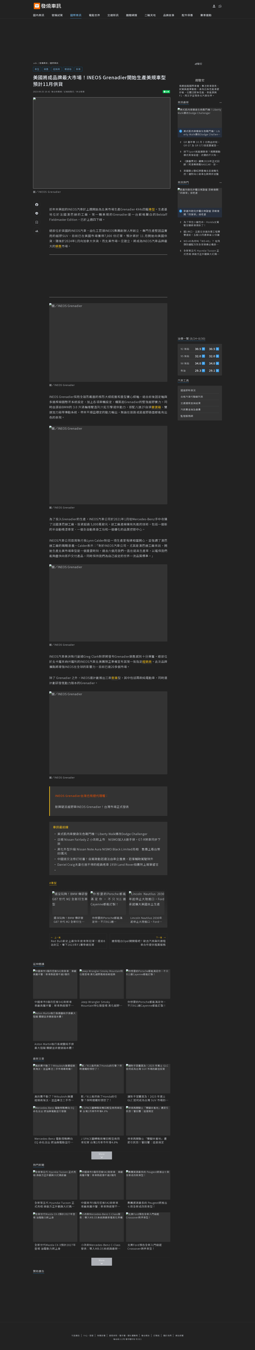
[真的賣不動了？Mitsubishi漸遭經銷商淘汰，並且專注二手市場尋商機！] (55, 1078)
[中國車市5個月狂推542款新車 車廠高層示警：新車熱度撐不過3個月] (55, 984)
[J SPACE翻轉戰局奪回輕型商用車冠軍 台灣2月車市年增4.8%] (102, 1121)
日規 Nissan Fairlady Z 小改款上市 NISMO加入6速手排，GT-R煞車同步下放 (109, 841)
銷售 (46, 69)
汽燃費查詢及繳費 (191, 409)
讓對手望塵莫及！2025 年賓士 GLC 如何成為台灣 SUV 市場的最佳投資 (148, 1098)
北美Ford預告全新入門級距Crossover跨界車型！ (145, 1246)
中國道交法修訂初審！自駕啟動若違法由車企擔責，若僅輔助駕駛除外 (105, 859)
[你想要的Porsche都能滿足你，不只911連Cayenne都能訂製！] (108, 903)
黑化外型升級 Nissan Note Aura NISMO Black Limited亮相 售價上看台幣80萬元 (108, 851)
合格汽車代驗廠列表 (192, 396)
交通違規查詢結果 (191, 403)
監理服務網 (187, 416)
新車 (78, 69)
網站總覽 (179, 1335)
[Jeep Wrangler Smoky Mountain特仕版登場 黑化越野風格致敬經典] (102, 984)
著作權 (122, 1335)
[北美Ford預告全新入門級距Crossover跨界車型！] (148, 1227)
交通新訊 (113, 15)
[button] (220, 6)
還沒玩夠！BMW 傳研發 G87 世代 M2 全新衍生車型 (69, 919)
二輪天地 (150, 15)
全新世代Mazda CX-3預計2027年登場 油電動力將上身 (55, 1246)
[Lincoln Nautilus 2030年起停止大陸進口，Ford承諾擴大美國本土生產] (146, 903)
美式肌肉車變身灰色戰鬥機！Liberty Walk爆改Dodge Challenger (102, 834)
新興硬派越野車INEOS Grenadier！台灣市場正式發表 (92, 807)
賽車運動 (206, 15)
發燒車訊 (43, 63)
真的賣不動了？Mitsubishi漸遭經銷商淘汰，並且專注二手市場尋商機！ (54, 1098)
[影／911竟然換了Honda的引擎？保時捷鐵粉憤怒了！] (102, 1078)
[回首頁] (51, 6)
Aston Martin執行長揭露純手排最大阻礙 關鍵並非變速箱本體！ (55, 1045)
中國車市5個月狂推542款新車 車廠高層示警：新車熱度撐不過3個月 (55, 1003)
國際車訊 (75, 15)
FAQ (86, 1335)
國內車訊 (38, 15)
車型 (37, 69)
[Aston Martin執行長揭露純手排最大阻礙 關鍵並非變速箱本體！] (55, 1026)
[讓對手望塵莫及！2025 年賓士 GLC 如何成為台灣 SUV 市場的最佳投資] (148, 1078)
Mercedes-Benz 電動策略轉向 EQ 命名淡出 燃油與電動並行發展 (54, 1140)
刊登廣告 (76, 1335)
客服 (91, 1335)
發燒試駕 (57, 15)
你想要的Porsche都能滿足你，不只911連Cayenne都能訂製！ (107, 919)
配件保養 (187, 15)
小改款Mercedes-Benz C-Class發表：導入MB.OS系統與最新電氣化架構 (101, 1246)
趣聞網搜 (131, 15)
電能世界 (94, 15)
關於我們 (167, 1335)
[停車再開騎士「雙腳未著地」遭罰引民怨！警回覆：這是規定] (148, 1121)
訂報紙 (156, 1335)
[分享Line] (36, 213)
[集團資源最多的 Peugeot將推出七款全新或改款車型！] (148, 1185)
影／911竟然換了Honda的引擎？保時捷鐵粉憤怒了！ (99, 1098)
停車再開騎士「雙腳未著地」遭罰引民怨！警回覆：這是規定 (147, 1140)
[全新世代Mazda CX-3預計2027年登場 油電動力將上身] (55, 1227)
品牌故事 (168, 15)
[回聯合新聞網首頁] (37, 6)
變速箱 (68, 69)
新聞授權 (101, 1335)
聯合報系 (146, 1335)
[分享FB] (36, 204)
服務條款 (113, 1335)
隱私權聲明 (133, 1335)
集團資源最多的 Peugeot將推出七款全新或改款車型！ (147, 1204)
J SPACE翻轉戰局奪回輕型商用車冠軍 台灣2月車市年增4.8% (100, 1140)
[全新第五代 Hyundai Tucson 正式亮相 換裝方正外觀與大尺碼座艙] (55, 1185)
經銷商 (56, 69)
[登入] (214, 6)
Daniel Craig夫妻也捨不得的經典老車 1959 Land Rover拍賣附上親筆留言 (108, 864)
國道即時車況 (188, 390)
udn (35, 63)
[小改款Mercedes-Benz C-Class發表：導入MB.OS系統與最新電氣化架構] (102, 1227)
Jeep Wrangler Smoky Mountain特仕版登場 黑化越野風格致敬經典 (101, 1003)
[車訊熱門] (220, 182)
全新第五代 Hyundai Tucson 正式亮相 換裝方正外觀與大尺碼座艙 (55, 1204)
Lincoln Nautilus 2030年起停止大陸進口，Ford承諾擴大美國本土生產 (146, 919)
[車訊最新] (220, 102)
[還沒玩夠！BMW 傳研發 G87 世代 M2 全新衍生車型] (70, 903)
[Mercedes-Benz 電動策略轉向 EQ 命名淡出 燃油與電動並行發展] (55, 1121)
